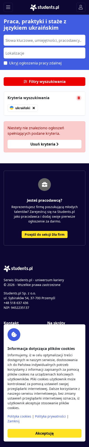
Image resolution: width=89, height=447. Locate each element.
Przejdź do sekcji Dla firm (45, 234)
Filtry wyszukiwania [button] (47, 81)
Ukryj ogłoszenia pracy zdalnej (35, 63)
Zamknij (14, 421)
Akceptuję (44, 433)
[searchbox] (43, 40)
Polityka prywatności (50, 416)
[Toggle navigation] (8, 7)
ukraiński (22, 108)
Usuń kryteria (43, 144)
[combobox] (44, 40)
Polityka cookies (19, 416)
